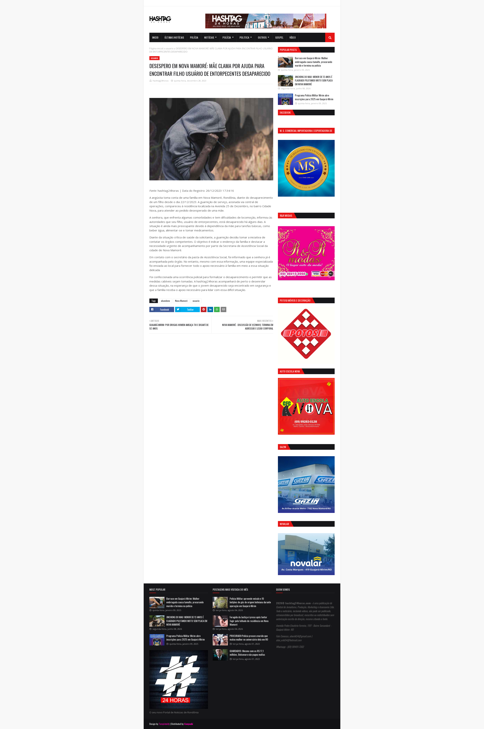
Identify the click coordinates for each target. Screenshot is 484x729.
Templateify (164, 723)
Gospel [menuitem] (279, 37)
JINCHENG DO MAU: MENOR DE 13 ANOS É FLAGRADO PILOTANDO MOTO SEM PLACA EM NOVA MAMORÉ (314, 80)
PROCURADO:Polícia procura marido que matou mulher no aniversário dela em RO (249, 637)
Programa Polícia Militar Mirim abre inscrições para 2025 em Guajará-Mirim (314, 97)
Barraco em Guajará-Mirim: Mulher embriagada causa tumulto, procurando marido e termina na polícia (313, 61)
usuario (169, 48)
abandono (165, 300)
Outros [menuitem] (262, 37)
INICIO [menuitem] (155, 37)
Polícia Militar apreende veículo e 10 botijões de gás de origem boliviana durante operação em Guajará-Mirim (250, 602)
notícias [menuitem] (209, 37)
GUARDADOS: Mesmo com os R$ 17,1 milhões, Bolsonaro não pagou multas (247, 653)
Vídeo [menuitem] (292, 37)
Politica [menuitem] (244, 37)
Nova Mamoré (181, 300)
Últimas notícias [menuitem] (174, 37)
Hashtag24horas (160, 80)
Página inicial (156, 48)
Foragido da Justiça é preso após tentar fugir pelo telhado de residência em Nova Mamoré (249, 620)
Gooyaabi (188, 723)
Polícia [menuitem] (194, 37)
